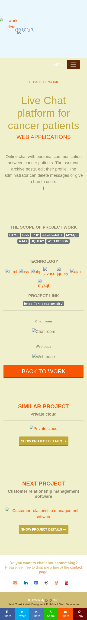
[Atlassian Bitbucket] (60, 583)
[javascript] (49, 272)
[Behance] (39, 583)
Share (7, 616)
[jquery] (62, 272)
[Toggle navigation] (73, 64)
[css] (24, 272)
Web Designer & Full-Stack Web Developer (43, 604)
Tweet (22, 616)
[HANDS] (48, 600)
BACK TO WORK (43, 371)
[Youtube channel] (69, 583)
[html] (11, 272)
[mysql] (43, 284)
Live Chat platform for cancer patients (43, 113)
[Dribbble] (50, 583)
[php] (36, 272)
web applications (43, 137)
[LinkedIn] (29, 583)
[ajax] (76, 272)
